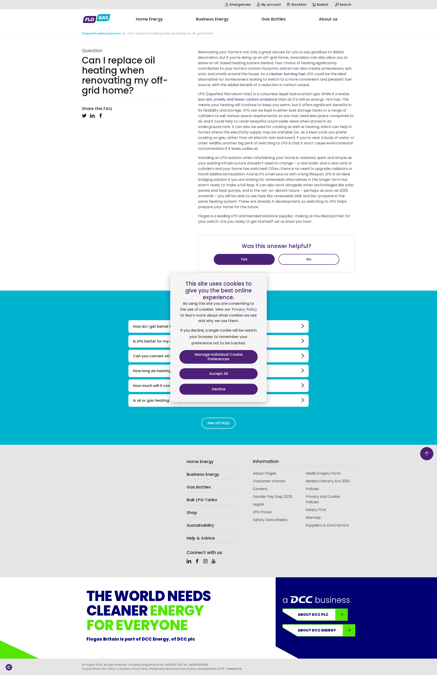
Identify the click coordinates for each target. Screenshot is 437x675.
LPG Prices (262, 512)
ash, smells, (216, 99)
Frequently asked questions (101, 33)
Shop (192, 512)
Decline (218, 389)
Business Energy (203, 474)
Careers (260, 488)
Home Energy (200, 461)
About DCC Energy (317, 630)
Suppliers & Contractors (327, 525)
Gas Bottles (199, 487)
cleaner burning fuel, (287, 74)
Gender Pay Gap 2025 (272, 496)
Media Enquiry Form (323, 473)
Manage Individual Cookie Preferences (219, 357)
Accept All (218, 373)
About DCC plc (313, 614)
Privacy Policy (244, 309)
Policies (312, 488)
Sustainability (200, 525)
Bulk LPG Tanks (202, 500)
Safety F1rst (316, 509)
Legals (258, 504)
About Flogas (264, 473)
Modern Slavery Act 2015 (328, 481)
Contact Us (234, 669)
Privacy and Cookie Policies (323, 499)
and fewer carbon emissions (252, 99)
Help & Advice (201, 538)
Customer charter (269, 481)
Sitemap (313, 517)
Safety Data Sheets (270, 519)
